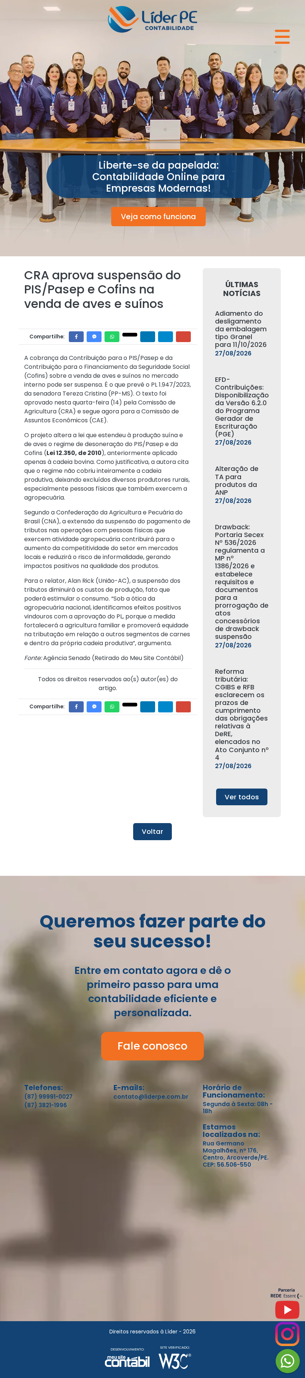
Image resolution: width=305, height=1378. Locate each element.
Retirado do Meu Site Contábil (137, 658)
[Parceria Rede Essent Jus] (286, 1297)
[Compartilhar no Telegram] (165, 336)
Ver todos (242, 797)
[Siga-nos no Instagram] (287, 1337)
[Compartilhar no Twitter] (129, 335)
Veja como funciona (158, 216)
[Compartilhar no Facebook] (76, 336)
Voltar (152, 831)
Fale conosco (152, 1046)
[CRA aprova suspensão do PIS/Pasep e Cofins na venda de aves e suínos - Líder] (152, 18)
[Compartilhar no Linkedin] (147, 336)
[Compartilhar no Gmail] (183, 336)
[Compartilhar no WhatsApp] (112, 336)
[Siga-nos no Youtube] (287, 1313)
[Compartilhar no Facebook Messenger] (94, 336)
